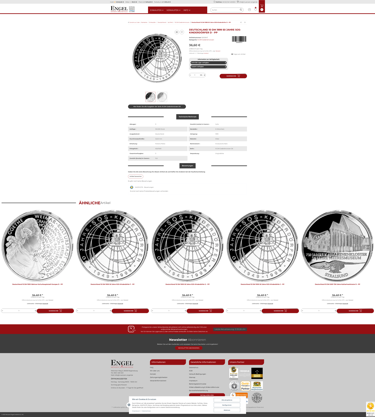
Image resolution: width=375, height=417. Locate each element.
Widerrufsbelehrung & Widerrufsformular (204, 387)
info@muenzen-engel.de (248, 2)
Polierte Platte (160, 144)
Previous (4, 262)
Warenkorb (53, 311)
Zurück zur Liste (134, 22)
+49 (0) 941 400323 (228, 2)
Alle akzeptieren (227, 400)
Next (370, 262)
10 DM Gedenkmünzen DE (224, 148)
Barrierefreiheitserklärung (198, 390)
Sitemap (192, 377)
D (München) (219, 129)
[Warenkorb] (129, 27)
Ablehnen (227, 410)
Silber (217, 139)
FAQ (151, 367)
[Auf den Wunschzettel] (182, 32)
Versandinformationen (158, 381)
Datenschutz (146, 411)
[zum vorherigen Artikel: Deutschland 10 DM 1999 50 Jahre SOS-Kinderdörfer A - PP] (241, 22)
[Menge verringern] (190, 75)
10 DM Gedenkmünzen (205, 40)
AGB (190, 371)
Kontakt (153, 374)
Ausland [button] (206, 53)
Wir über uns (154, 371)
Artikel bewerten (136, 176)
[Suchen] (240, 10)
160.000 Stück (160, 129)
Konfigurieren (227, 405)
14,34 (217, 124)
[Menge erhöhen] (205, 75)
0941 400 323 (118, 373)
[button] (249, 10)
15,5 (156, 158)
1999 (216, 134)
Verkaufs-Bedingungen (197, 374)
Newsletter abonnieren (188, 348)
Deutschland (159, 134)
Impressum (136, 411)
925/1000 (158, 148)
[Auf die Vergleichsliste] (177, 32)
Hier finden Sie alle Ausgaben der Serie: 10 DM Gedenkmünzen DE (157, 106)
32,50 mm (158, 139)
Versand (218, 51)
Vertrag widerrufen (207, 395)
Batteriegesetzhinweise (197, 384)
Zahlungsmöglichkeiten (158, 377)
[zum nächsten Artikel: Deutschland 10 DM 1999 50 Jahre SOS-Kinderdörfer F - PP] (245, 22)
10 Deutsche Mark (221, 144)
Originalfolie (219, 153)
